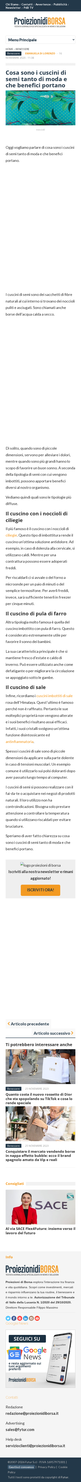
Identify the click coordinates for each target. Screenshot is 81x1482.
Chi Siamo (12, 4)
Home (9, 49)
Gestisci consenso (21, 1467)
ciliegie (11, 535)
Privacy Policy (46, 1467)
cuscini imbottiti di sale (54, 695)
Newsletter (13, 7)
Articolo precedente (30, 1023)
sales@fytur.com (20, 1429)
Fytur (64, 1477)
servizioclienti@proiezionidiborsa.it (35, 1445)
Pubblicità (60, 4)
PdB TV (28, 7)
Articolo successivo (52, 1033)
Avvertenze (43, 4)
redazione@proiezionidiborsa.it (32, 1413)
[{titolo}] (41, 29)
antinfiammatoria (19, 741)
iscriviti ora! (40, 890)
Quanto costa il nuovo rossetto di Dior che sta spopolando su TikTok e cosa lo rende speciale (39, 1098)
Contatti (27, 4)
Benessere (22, 49)
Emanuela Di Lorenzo (40, 53)
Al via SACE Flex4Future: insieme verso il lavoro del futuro (40, 1230)
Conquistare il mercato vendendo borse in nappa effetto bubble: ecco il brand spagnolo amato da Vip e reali (40, 1155)
